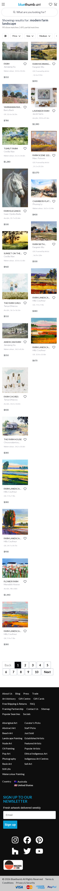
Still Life (6, 768)
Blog (17, 693)
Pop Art (6, 753)
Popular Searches (11, 714)
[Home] (29, 4)
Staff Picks (30, 728)
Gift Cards (38, 698)
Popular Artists (32, 748)
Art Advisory (9, 698)
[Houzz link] (17, 855)
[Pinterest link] (42, 844)
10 (36, 672)
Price (14, 36)
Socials (26, 714)
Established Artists (34, 738)
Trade (35, 693)
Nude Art (7, 743)
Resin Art (7, 763)
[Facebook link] (29, 844)
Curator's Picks (33, 722)
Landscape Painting (12, 738)
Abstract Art (9, 728)
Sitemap (45, 708)
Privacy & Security (25, 882)
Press (26, 693)
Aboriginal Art (9, 722)
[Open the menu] (3, 4)
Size (28, 36)
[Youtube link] (42, 855)
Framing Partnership (12, 708)
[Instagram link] (17, 844)
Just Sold (29, 733)
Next (47, 672)
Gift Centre (24, 698)
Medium (43, 36)
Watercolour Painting (13, 774)
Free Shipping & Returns (14, 703)
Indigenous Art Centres (36, 758)
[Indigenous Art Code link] (29, 865)
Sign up (10, 824)
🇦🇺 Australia (20, 781)
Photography (9, 758)
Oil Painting (8, 748)
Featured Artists (33, 743)
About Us (7, 693)
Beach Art (7, 733)
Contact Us (32, 708)
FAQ (32, 703)
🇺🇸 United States (23, 785)
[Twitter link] (29, 855)
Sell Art (28, 763)
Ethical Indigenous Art (36, 753)
